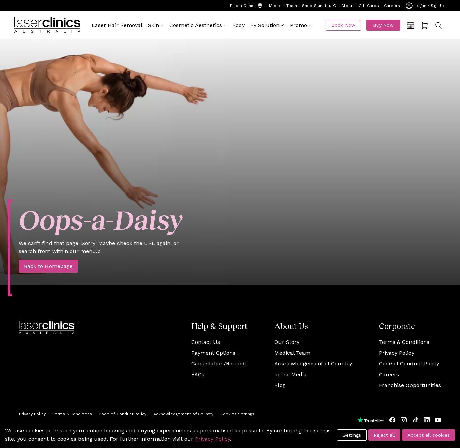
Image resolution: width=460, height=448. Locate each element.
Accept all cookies (428, 435)
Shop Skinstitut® (319, 5)
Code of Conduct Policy (409, 363)
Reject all (384, 435)
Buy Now (383, 25)
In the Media (290, 374)
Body (238, 25)
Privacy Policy (396, 353)
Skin (153, 25)
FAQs (197, 374)
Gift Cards (369, 5)
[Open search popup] (439, 25)
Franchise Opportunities (410, 385)
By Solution (265, 25)
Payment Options (213, 353)
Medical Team (283, 5)
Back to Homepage (48, 266)
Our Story (286, 342)
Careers (392, 5)
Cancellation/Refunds (219, 363)
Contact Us (205, 342)
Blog (280, 385)
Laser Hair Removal (117, 25)
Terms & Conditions (404, 342)
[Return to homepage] (47, 25)
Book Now (343, 25)
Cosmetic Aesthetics (195, 25)
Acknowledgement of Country (313, 363)
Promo (298, 25)
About (347, 5)
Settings (352, 435)
